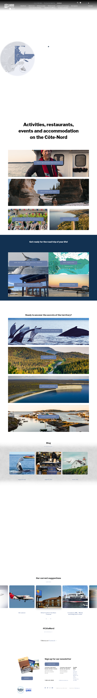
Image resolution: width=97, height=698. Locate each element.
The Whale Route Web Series (48, 330)
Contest (59, 3)
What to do (32, 6)
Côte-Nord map (68, 262)
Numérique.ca (77, 688)
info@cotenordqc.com (63, 680)
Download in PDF (48, 361)
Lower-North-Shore (48, 416)
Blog (74, 670)
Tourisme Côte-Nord (9, 5)
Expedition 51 (49, 357)
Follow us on (48, 640)
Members (75, 672)
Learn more (48, 581)
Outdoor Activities (63, 7)
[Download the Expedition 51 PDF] (48, 166)
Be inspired (74, 6)
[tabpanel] (48, 31)
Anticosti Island (48, 386)
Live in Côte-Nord (38, 3)
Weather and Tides (75, 676)
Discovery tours (69, 219)
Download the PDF (69, 266)
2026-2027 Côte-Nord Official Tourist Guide (28, 263)
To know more (48, 446)
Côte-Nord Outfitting (49, 7)
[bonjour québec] (28, 690)
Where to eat (51, 6)
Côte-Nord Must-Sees (48, 191)
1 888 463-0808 (49, 680)
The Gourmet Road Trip (49, 3)
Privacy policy (76, 679)
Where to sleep (41, 6)
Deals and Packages (63, 6)
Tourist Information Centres (28, 284)
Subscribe (51, 664)
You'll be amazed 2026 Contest (48, 162)
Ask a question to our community (28, 219)
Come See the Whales (35, 7)
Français (90, 6)
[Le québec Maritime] (20, 689)
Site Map (75, 680)
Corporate (75, 671)
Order (26, 678)
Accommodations (68, 284)
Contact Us (75, 674)
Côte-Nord (23, 6)
